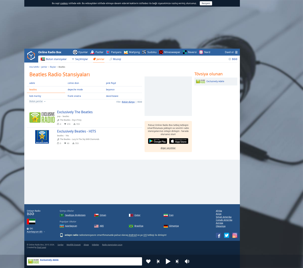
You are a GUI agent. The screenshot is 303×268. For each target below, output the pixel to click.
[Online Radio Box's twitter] (226, 235)
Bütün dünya (128, 101)
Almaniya (174, 225)
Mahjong (134, 52)
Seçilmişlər (81, 59)
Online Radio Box (49, 52)
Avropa (219, 222)
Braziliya (138, 225)
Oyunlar (83, 52)
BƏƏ (234, 59)
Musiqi (117, 59)
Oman (103, 215)
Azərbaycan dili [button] (34, 231)
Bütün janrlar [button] (36, 101)
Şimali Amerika (224, 216)
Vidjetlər (95, 244)
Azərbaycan (71, 225)
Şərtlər (61, 244)
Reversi (192, 52)
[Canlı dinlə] (137, 113)
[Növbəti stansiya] (178, 261)
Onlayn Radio (33, 212)
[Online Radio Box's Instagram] (234, 235)
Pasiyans (116, 52)
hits (67, 135)
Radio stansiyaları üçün (112, 244)
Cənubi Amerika (224, 219)
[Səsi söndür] (188, 261)
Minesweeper (172, 52)
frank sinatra (74, 95)
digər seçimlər (168, 147)
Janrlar (100, 59)
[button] (168, 261)
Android (133, 234)
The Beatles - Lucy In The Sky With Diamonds (79, 139)
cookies (64, 3)
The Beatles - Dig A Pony (70, 120)
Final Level (41, 247)
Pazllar (99, 52)
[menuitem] (54, 59)
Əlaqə (86, 244)
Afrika (219, 210)
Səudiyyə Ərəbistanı (75, 215)
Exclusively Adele (215, 81)
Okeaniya (221, 226)
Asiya (218, 213)
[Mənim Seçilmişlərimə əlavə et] (148, 261)
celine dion (73, 82)
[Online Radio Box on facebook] (218, 235)
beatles (33, 89)
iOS (145, 234)
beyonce (110, 89)
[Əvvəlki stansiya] (158, 261)
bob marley (35, 95)
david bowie (112, 95)
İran (171, 215)
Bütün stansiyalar (56, 59)
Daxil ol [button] (229, 52)
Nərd (207, 52)
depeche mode (75, 89)
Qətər (137, 215)
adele (32, 82)
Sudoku (152, 52)
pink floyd (111, 82)
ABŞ (102, 225)
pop (58, 116)
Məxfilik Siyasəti (74, 244)
